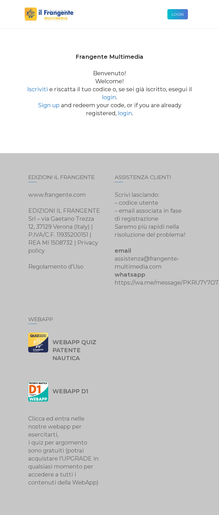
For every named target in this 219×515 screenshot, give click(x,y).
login (109, 97)
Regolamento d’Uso (56, 266)
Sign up (49, 105)
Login (178, 14)
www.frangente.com (57, 194)
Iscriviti (37, 89)
